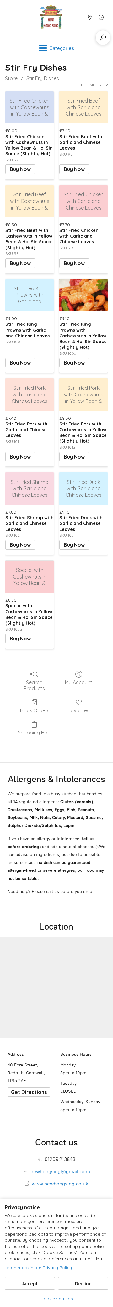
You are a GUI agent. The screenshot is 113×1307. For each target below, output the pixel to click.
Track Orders (34, 710)
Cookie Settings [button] (56, 1299)
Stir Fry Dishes (42, 78)
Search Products (34, 685)
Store (11, 78)
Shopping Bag (34, 732)
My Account (78, 682)
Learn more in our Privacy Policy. (39, 1267)
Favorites (78, 710)
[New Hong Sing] (51, 17)
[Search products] (103, 37)
